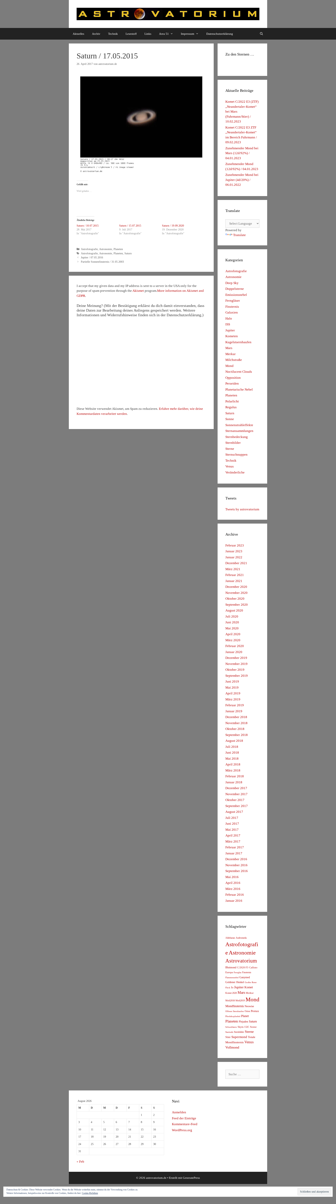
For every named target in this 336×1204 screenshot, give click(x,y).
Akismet (138, 291)
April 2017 (232, 835)
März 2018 (232, 770)
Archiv (96, 33)
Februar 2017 (234, 847)
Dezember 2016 (236, 859)
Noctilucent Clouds (238, 372)
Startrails (229, 1032)
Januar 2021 (233, 581)
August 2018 (234, 741)
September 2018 (236, 735)
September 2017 (236, 806)
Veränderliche (235, 472)
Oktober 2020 (234, 598)
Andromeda (241, 937)
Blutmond (230, 967)
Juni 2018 (232, 752)
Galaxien (231, 312)
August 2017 (234, 812)
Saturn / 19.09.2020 (173, 225)
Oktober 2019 (234, 669)
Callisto (253, 967)
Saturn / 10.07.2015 (88, 225)
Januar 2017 (233, 853)
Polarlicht (232, 401)
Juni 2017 (232, 823)
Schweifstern (231, 1027)
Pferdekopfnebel (232, 1016)
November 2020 (236, 593)
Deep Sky (232, 283)
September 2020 (236, 604)
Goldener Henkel (234, 982)
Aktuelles (78, 33)
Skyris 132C (243, 1027)
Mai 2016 (232, 877)
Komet (248, 987)
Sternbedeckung (236, 437)
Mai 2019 (232, 687)
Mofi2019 (240, 1000)
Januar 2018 (233, 782)
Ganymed (244, 977)
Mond (229, 366)
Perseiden (232, 383)
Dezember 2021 (236, 563)
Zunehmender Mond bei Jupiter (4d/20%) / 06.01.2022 (241, 180)
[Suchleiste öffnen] (261, 34)
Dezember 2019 (236, 658)
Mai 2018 (232, 758)
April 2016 (232, 883)
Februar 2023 (234, 545)
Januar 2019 (233, 711)
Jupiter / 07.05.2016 (92, 257)
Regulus (231, 407)
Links (147, 33)
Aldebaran (230, 937)
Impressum (187, 33)
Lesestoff (131, 33)
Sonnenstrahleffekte (239, 425)
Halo (228, 318)
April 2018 (232, 764)
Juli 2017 (231, 818)
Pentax (255, 1011)
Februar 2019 (234, 705)
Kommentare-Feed (184, 1124)
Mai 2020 (232, 628)
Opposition (233, 378)
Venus (229, 466)
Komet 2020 (231, 993)
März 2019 (232, 699)
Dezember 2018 (236, 717)
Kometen (231, 336)
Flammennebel (232, 977)
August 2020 (234, 610)
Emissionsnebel (236, 295)
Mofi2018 (230, 1000)
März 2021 (232, 569)
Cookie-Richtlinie (90, 1193)
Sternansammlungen (239, 431)
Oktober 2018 (234, 729)
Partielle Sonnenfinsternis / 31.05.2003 (102, 261)
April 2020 (232, 634)
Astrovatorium (241, 961)
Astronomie (105, 249)
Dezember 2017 (236, 788)
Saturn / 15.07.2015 (130, 225)
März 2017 (232, 841)
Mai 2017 (232, 829)
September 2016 (236, 871)
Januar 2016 (233, 901)
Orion (247, 1011)
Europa (229, 972)
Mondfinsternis (234, 1006)
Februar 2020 (234, 646)
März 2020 (232, 640)
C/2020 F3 (242, 967)
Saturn (128, 253)
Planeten (118, 249)
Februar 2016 (234, 894)
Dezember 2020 (236, 587)
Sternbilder (233, 443)
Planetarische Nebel (239, 389)
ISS (227, 324)
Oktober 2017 (234, 800)
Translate (239, 235)
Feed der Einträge (184, 1118)
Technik (113, 33)
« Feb (80, 1161)
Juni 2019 (232, 681)
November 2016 (236, 865)
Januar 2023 (233, 551)
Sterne (229, 449)
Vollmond (232, 1047)
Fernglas (237, 972)
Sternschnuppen (236, 454)
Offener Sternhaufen (234, 1011)
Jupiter (230, 330)
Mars (228, 348)
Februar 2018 (234, 776)
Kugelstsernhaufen (238, 342)
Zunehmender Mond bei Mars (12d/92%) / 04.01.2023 (241, 153)
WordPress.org (182, 1130)
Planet (245, 1016)
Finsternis (232, 306)
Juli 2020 (231, 616)
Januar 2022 (233, 557)
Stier (228, 1037)
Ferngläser (232, 300)
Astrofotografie (89, 249)
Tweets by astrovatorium (242, 509)
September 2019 (236, 676)
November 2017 (236, 794)
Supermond (239, 1037)
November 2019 (236, 664)
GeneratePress (191, 1177)
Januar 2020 (233, 652)
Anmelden (179, 1112)
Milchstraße (233, 360)
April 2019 (232, 693)
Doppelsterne (234, 289)
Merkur (230, 354)
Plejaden (243, 1021)
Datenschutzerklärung (219, 33)
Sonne (229, 419)
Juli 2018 (231, 747)
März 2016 (232, 889)
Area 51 (164, 33)
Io (232, 987)
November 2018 (236, 723)
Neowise (249, 1006)
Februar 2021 (234, 575)
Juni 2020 (232, 622)
